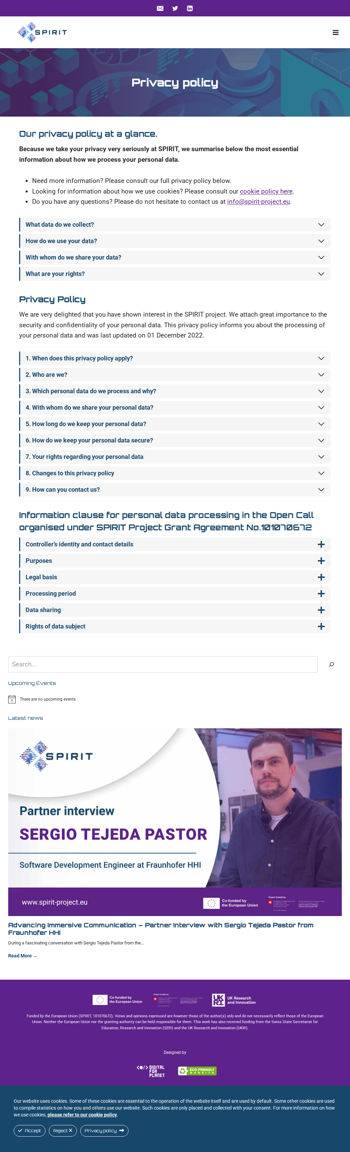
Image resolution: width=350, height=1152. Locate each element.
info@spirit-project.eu (258, 202)
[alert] (175, 699)
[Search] (331, 664)
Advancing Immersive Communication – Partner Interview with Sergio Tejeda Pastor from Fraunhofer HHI (161, 928)
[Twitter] (175, 8)
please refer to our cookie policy (82, 1114)
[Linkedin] (190, 8)
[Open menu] (335, 32)
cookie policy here (266, 191)
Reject (61, 1130)
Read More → (23, 958)
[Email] (159, 8)
